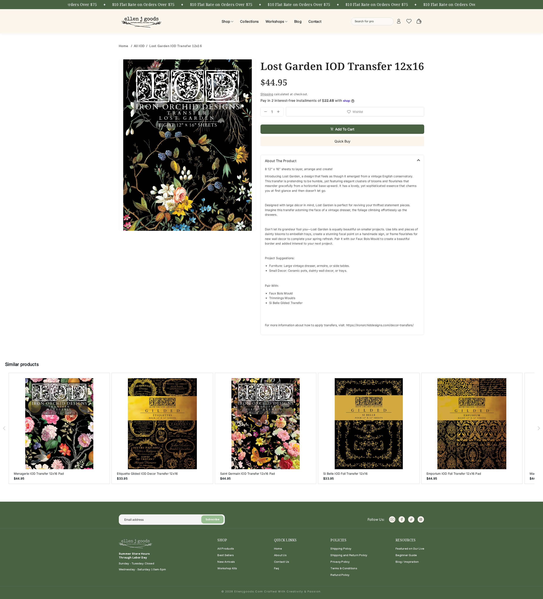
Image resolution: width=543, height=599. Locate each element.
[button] (4, 428)
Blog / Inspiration (407, 562)
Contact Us (281, 562)
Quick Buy (342, 141)
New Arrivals (226, 562)
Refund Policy (339, 575)
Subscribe (212, 519)
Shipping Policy (340, 548)
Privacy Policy (339, 562)
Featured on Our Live (410, 548)
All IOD (139, 46)
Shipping (266, 94)
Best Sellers (225, 555)
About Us (280, 555)
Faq (276, 568)
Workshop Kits (227, 568)
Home (124, 46)
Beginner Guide (406, 555)
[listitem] (59, 428)
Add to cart (344, 129)
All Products (225, 548)
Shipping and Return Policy (348, 555)
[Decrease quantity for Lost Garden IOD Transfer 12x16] (263, 111)
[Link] (142, 21)
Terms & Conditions (343, 568)
